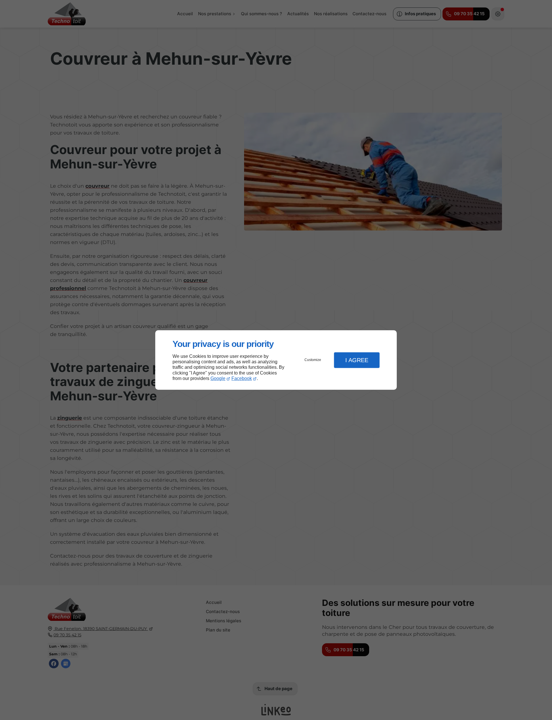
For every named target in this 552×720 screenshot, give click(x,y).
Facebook (241, 378)
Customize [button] (312, 360)
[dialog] (276, 360)
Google (217, 378)
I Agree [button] (356, 360)
